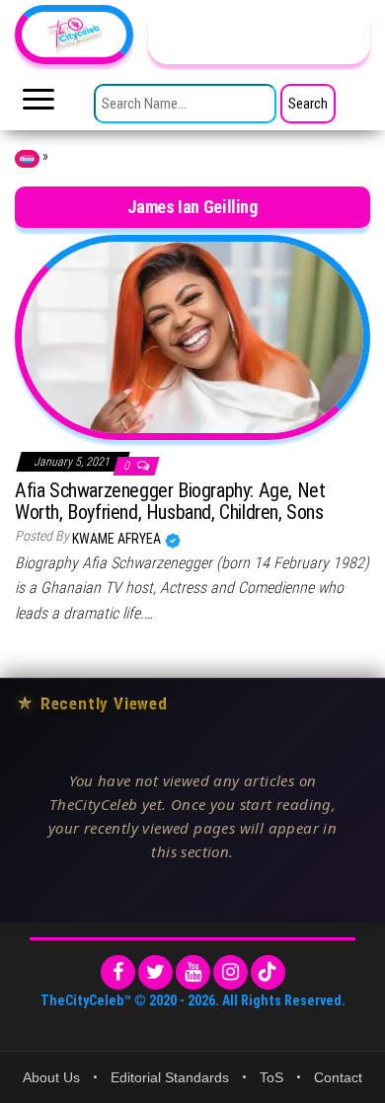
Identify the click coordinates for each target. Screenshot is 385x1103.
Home (27, 159)
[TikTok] (268, 972)
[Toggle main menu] (38, 104)
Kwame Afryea (118, 539)
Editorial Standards (170, 1077)
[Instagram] (230, 972)
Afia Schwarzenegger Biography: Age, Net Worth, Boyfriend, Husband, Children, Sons (170, 501)
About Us (51, 1077)
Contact (338, 1077)
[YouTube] (193, 972)
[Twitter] (155, 972)
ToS (271, 1077)
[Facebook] (118, 972)
